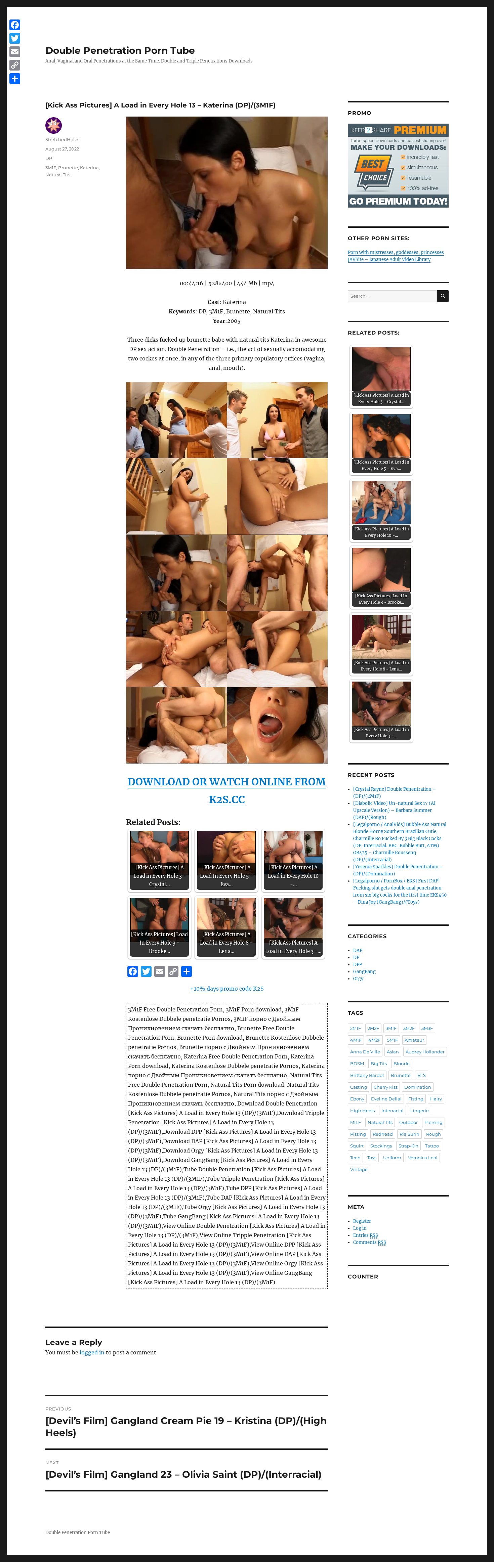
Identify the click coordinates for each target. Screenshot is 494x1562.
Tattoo (432, 1145)
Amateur (414, 1040)
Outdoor (408, 1122)
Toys (371, 1157)
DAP (357, 950)
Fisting (415, 1098)
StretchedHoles (62, 139)
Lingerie (419, 1110)
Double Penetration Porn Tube (120, 50)
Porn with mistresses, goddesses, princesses (396, 252)
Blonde (402, 1063)
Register (362, 1221)
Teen (355, 1157)
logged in (92, 1352)
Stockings (381, 1145)
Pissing (358, 1134)
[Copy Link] (15, 65)
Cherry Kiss (386, 1087)
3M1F (50, 167)
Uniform (392, 1157)
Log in (360, 1228)
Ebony (357, 1098)
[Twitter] (15, 38)
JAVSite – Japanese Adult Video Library (389, 259)
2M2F (373, 1028)
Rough (433, 1134)
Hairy (436, 1098)
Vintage (359, 1169)
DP (48, 158)
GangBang (364, 971)
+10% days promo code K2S (227, 988)
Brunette (68, 167)
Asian (393, 1051)
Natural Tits (57, 174)
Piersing (433, 1122)
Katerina (89, 167)
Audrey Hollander (425, 1051)
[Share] (15, 78)
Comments (369, 1242)
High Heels (362, 1110)
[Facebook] (15, 25)
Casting (358, 1087)
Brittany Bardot (367, 1075)
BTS (421, 1075)
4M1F (356, 1040)
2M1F (355, 1028)
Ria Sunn (409, 1134)
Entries (365, 1235)
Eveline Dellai (386, 1098)
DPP (357, 964)
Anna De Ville (365, 1051)
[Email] (15, 51)
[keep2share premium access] (398, 166)
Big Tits (379, 1063)
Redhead (383, 1134)
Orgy (358, 979)
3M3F (427, 1028)
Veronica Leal (423, 1157)
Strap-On (408, 1145)
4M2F (374, 1040)
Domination (417, 1087)
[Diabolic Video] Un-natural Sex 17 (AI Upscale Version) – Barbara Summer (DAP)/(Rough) (394, 810)
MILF (355, 1122)
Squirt (357, 1145)
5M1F (392, 1040)
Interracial (392, 1110)
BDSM (357, 1063)
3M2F (409, 1028)
